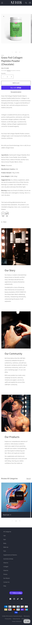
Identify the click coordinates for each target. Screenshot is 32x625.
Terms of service (16, 618)
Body (4, 543)
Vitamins (5, 562)
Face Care (6, 515)
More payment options (16, 91)
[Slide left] (12, 52)
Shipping (8, 70)
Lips (4, 535)
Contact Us (6, 582)
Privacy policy (8, 618)
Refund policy (27, 616)
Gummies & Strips (8, 559)
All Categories (7, 531)
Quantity (3, 73)
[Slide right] (20, 52)
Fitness (5, 574)
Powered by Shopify (17, 616)
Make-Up (5, 547)
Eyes (4, 539)
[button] (2, 3)
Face (4, 551)
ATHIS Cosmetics (9, 616)
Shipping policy (25, 618)
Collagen (5, 566)
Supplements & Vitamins (10, 555)
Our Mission (6, 578)
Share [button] (4, 222)
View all (28, 478)
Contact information (16, 621)
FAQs (4, 586)
